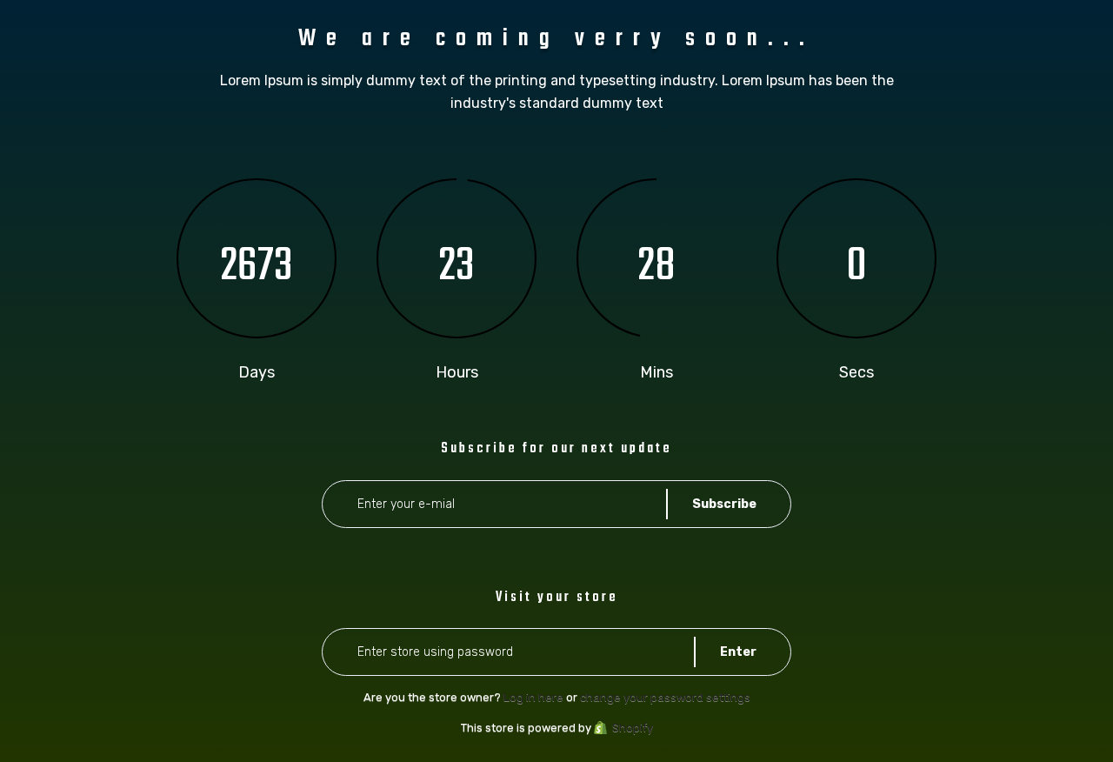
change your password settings (665, 697)
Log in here (533, 697)
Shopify (632, 727)
